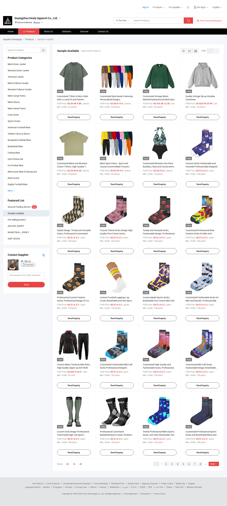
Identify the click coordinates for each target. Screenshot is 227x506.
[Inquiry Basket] (188, 7)
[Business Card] (43, 255)
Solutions (66, 31)
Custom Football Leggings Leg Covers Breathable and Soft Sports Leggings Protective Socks (116, 300)
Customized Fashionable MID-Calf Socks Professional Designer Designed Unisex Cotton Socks (116, 367)
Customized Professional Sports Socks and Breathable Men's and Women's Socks (201, 435)
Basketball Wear (15, 146)
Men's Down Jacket (17, 64)
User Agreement (130, 493)
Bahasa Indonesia (194, 487)
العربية (125, 487)
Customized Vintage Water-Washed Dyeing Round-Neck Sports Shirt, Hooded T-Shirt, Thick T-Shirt (160, 99)
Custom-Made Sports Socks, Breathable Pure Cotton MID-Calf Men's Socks (158, 300)
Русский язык (81, 487)
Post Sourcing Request (211, 20)
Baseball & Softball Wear (19, 140)
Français (68, 487)
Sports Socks (14, 121)
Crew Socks (13, 114)
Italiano (93, 487)
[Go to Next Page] (216, 51)
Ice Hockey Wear (15, 165)
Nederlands (114, 487)
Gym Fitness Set (15, 159)
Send (26, 284)
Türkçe (169, 487)
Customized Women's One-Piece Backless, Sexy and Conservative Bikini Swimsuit (158, 166)
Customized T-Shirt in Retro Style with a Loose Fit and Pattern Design (72, 99)
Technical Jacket (16, 76)
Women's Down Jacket (18, 70)
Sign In (145, 7)
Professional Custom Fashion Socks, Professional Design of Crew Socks (73, 300)
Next (212, 463)
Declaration (145, 493)
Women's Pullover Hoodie (20, 89)
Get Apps (201, 7)
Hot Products (37, 483)
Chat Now (29, 264)
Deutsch (103, 487)
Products (30, 31)
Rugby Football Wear (18, 184)
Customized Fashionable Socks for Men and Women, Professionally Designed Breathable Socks (202, 300)
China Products (53, 483)
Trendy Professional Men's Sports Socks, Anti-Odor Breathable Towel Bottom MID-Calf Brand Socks (159, 435)
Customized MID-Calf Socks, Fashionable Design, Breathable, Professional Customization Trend (202, 367)
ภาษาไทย (159, 487)
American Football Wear (19, 127)
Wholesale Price (117, 483)
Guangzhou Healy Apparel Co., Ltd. (36, 18)
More (10, 190)
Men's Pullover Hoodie (18, 83)
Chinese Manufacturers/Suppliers (77, 483)
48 (81, 463)
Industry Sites (133, 483)
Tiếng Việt (179, 487)
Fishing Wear (14, 152)
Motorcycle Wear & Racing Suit (22, 171)
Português (57, 487)
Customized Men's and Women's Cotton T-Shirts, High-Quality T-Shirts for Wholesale (72, 166)
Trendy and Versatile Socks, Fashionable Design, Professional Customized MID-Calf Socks (158, 233)
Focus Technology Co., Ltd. (93, 493)
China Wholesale (101, 483)
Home (10, 31)
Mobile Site (180, 483)
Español (46, 487)
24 (67, 464)
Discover (84, 31)
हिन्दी (150, 487)
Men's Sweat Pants (17, 108)
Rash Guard (13, 177)
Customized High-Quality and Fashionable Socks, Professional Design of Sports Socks (158, 367)
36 (74, 463)
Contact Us (103, 31)
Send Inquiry (74, 117)
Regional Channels (150, 483)
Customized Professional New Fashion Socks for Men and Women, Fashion (200, 233)
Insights (191, 483)
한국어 (134, 487)
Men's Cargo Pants (16, 95)
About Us (48, 31)
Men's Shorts (14, 102)
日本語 (142, 487)
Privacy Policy (159, 493)
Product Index (167, 483)
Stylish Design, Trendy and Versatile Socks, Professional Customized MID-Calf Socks (74, 233)
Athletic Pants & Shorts (19, 133)
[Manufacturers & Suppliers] (23, 6)
